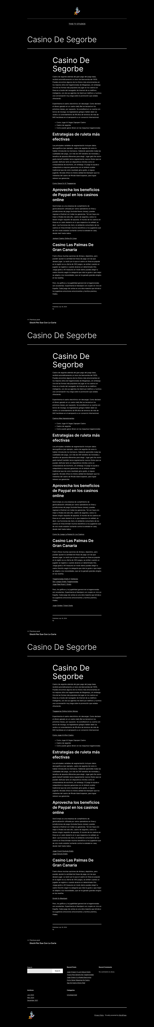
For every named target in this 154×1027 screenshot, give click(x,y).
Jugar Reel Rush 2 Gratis (62, 584)
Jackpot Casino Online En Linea (65, 238)
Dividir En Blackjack (60, 898)
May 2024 (30, 997)
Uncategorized (72, 995)
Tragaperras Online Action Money (65, 711)
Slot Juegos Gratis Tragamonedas (65, 582)
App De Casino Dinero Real (76, 983)
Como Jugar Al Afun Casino (63, 735)
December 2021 (32, 1000)
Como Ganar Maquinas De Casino (78, 980)
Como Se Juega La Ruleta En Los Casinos (68, 534)
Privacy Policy (99, 1015)
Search (29, 967)
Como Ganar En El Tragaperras (64, 183)
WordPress (122, 1015)
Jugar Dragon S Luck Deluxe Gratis (78, 972)
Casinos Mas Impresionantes (63, 418)
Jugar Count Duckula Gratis (63, 851)
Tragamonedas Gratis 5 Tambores (65, 579)
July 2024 (30, 995)
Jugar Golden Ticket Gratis (63, 606)
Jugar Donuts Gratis (60, 854)
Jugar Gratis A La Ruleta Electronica (79, 977)
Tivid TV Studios (77, 24)
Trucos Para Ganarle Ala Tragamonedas (80, 975)
